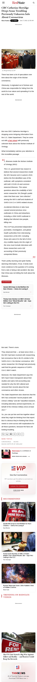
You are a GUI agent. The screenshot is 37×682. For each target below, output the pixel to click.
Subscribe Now (18, 490)
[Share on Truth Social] (7, 434)
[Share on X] (3, 434)
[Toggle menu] (3, 3)
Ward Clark (6, 589)
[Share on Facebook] (10, 434)
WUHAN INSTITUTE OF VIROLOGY (12, 444)
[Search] (33, 3)
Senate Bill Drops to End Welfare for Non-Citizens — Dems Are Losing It (17, 524)
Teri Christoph (7, 559)
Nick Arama (5, 20)
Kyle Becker (6, 528)
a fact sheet (12, 140)
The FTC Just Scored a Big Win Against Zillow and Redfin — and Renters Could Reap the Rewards (18, 656)
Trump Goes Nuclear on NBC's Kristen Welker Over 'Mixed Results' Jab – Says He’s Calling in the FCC (18, 555)
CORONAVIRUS (6, 441)
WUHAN (16, 441)
